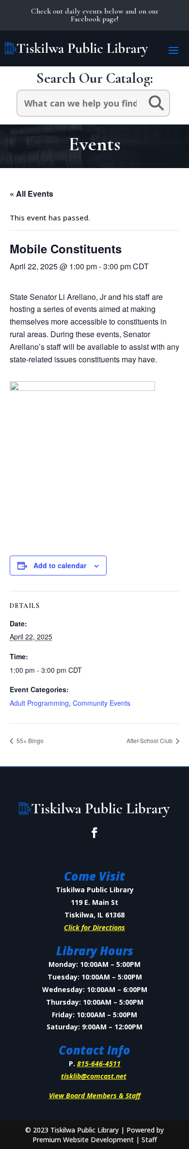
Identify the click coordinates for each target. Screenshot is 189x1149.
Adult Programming (39, 703)
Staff (149, 1139)
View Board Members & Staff (95, 1095)
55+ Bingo (29, 740)
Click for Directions (94, 927)
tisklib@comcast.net (93, 1076)
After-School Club (150, 740)
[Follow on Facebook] (94, 832)
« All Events (31, 193)
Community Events (101, 703)
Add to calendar (59, 565)
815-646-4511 (99, 1063)
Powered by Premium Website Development (98, 1134)
